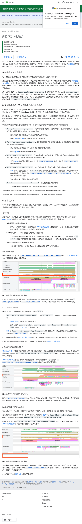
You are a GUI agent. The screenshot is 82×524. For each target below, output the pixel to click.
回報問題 (8, 57)
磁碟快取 (18, 474)
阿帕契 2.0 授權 (56, 482)
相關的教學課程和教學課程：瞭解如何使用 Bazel (24, 8)
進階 (17, 31)
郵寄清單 (37, 15)
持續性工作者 (7, 351)
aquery (16, 161)
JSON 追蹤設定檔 (42, 227)
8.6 (79, 57)
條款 (3, 514)
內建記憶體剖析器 (53, 341)
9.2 (66, 57)
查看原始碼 (22, 57)
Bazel (4, 31)
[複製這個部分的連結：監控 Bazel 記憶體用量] (20, 307)
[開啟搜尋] (59, 2)
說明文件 (23, 327)
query (16, 138)
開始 (75, 23)
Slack (44, 503)
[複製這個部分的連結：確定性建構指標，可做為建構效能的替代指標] (44, 105)
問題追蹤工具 (46, 500)
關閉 (67, 23)
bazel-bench (6, 219)
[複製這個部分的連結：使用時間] (11, 213)
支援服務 (45, 496)
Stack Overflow (47, 506)
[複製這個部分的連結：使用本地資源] (16, 201)
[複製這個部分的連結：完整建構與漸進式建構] (24, 72)
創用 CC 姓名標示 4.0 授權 (34, 482)
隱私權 (9, 514)
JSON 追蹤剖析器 (72, 256)
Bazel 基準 (14, 321)
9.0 (72, 57)
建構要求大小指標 (24, 337)
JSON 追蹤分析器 (8, 360)
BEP (11, 171)
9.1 (69, 57)
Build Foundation (7, 15)
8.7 (75, 57)
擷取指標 (71, 64)
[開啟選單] (3, 2)
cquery (21, 138)
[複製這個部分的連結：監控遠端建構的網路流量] (26, 407)
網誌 (3, 496)
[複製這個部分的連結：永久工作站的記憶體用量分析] (25, 347)
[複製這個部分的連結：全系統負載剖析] (16, 252)
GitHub (4, 500)
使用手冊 (10, 31)
